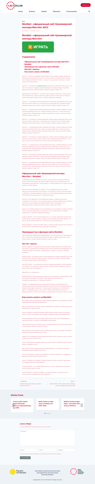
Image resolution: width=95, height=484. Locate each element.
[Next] (82, 405)
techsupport (26, 30)
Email (41, 450)
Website (60, 450)
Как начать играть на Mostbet (36, 72)
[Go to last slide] (13, 405)
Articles (32, 11)
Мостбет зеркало (31, 69)
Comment (24, 431)
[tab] (44, 413)
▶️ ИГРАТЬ (38, 47)
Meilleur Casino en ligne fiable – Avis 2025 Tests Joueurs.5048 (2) (72, 404)
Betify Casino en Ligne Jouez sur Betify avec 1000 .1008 (46, 404)
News (23, 21)
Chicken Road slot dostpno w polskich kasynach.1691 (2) (30, 383)
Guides (44, 11)
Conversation (71, 11)
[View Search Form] (89, 11)
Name (23, 450)
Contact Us (85, 5)
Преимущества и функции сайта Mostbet (41, 67)
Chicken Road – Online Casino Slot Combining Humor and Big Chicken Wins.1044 (62, 383)
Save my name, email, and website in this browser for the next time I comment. (41, 454)
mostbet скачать (42, 86)
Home (20, 11)
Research (56, 11)
